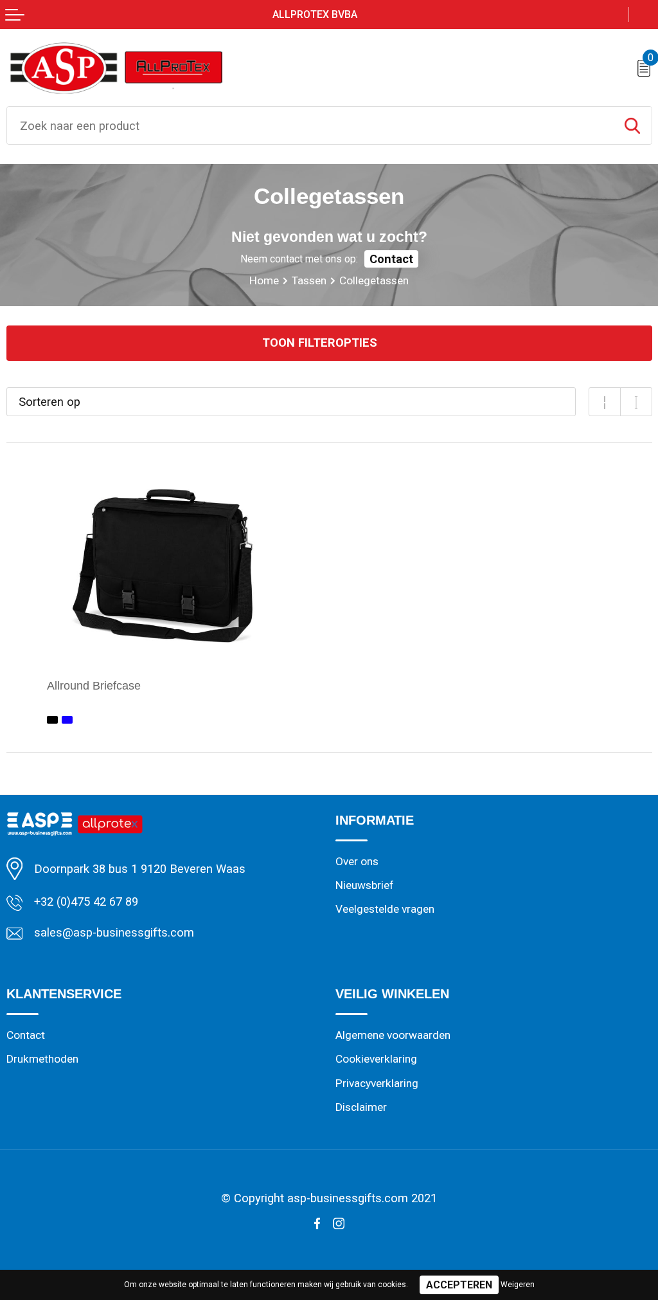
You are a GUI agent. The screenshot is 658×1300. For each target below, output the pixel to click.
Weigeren (518, 1284)
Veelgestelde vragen (384, 908)
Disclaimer (361, 1107)
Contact (391, 259)
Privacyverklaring (376, 1083)
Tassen (309, 280)
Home (264, 280)
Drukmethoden (42, 1058)
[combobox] (310, 125)
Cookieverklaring (376, 1058)
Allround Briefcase (94, 685)
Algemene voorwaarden (392, 1035)
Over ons (356, 861)
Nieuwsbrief (364, 885)
